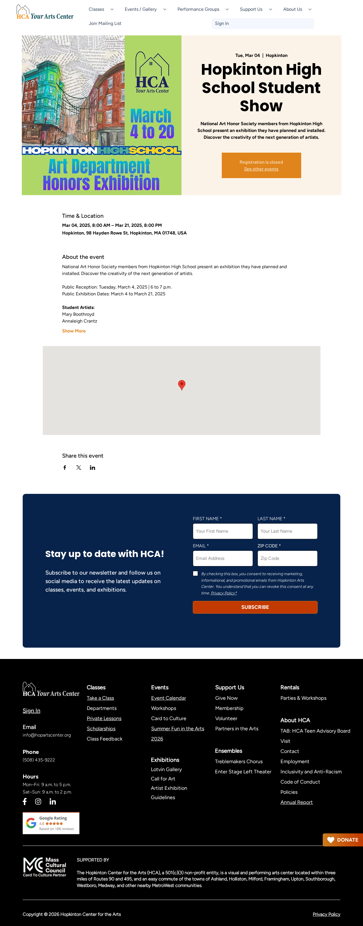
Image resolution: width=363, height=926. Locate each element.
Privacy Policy (326, 914)
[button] (105, 23)
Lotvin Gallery (166, 769)
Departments (102, 708)
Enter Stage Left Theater (243, 772)
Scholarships (101, 729)
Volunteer (226, 718)
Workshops (163, 708)
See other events (261, 168)
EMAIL (199, 546)
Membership (229, 708)
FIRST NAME (206, 519)
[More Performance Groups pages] (227, 9)
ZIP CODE (268, 546)
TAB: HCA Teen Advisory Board (315, 731)
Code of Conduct (300, 782)
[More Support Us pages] (270, 9)
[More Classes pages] (112, 9)
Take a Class (100, 698)
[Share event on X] (78, 467)
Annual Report (296, 802)
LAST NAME (270, 519)
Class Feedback (105, 739)
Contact (289, 751)
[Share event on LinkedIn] (92, 467)
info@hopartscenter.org (47, 735)
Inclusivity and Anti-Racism (311, 772)
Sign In (31, 710)
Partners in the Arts (236, 729)
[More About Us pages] (310, 9)
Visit (285, 741)
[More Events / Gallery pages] (164, 9)
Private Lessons (104, 718)
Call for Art (163, 779)
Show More (74, 331)
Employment (294, 761)
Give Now (226, 698)
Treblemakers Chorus (239, 761)
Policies (288, 792)
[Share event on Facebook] (64, 467)
